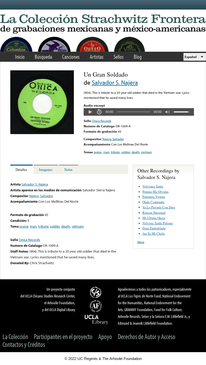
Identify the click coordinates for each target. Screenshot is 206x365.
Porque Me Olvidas (155, 191)
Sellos (119, 56)
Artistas (97, 56)
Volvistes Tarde (152, 186)
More (140, 242)
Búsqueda (43, 56)
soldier (125, 152)
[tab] (22, 169)
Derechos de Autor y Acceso (146, 336)
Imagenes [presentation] (46, 169)
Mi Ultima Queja (153, 218)
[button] (90, 112)
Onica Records (101, 121)
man (106, 152)
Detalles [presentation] (21, 169)
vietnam (146, 152)
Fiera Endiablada (154, 228)
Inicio (20, 56)
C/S (96, 292)
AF (96, 306)
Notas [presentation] (68, 169)
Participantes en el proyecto (63, 336)
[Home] (103, 24)
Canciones (71, 56)
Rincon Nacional (154, 212)
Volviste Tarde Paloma (157, 223)
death (135, 152)
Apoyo (105, 336)
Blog (138, 56)
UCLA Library (96, 319)
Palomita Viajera (153, 196)
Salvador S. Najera (115, 82)
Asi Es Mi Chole (153, 233)
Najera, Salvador (113, 139)
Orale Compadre (153, 202)
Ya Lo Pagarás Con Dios (158, 207)
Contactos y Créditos (24, 344)
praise (98, 152)
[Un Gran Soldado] (42, 133)
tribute (115, 152)
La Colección (15, 336)
